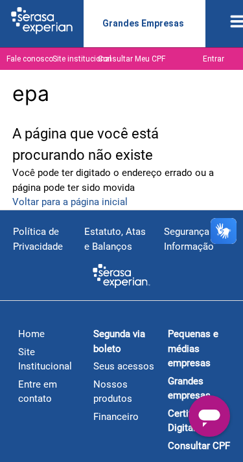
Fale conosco (29, 58)
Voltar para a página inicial (70, 202)
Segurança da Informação (193, 239)
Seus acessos (123, 366)
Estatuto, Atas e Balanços (115, 239)
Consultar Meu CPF (131, 58)
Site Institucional (45, 359)
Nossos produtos (112, 392)
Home (31, 334)
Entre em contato (37, 392)
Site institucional (81, 58)
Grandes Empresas (143, 23)
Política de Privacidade (38, 239)
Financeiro (116, 417)
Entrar (213, 58)
